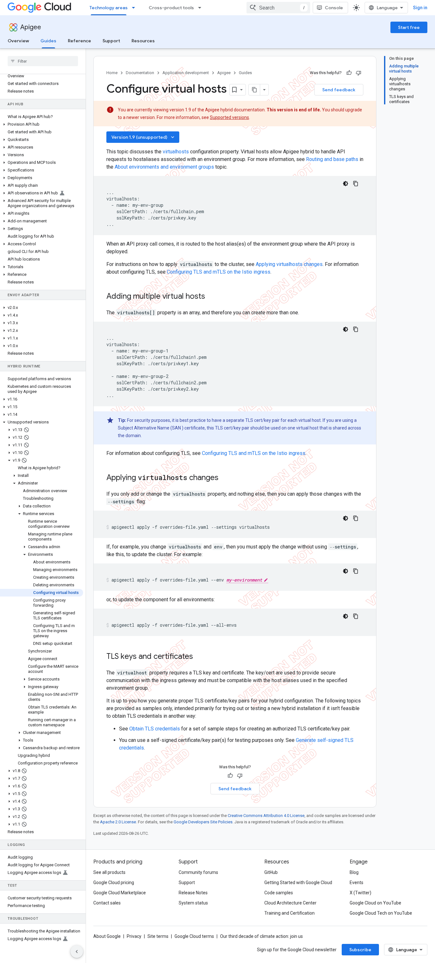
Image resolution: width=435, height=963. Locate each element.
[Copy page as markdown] (254, 89)
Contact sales (107, 902)
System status (193, 902)
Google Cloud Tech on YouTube (381, 913)
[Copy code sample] (356, 183)
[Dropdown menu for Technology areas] (135, 7)
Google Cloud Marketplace (119, 892)
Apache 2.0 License (118, 822)
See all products (109, 872)
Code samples (278, 892)
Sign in (420, 7)
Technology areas (108, 7)
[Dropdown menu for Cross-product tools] (201, 7)
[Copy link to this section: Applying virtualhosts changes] (226, 478)
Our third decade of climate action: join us (261, 936)
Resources (143, 41)
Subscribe (360, 950)
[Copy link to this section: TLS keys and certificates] (199, 657)
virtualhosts (176, 152)
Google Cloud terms (194, 936)
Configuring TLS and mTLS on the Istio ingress (218, 272)
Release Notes (193, 892)
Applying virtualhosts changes (289, 264)
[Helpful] (349, 73)
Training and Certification (289, 913)
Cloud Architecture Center (290, 902)
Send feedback (338, 90)
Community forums (198, 872)
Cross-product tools (171, 7)
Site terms (157, 936)
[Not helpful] (358, 73)
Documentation (140, 72)
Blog (354, 872)
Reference (79, 41)
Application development (185, 72)
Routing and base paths (332, 159)
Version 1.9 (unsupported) (143, 137)
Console (334, 7)
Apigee (30, 27)
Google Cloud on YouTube (375, 902)
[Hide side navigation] (76, 951)
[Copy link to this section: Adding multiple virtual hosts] (213, 297)
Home (112, 72)
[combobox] (278, 7)
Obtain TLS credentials (154, 729)
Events (356, 882)
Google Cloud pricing (113, 882)
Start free (409, 27)
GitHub (271, 872)
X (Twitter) (360, 892)
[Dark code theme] (345, 183)
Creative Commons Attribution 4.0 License (266, 815)
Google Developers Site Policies (203, 822)
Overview (18, 41)
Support (111, 41)
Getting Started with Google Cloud (298, 882)
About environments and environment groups (164, 167)
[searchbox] (43, 61)
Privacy (134, 936)
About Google (107, 936)
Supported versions (229, 117)
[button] (41, 124)
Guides (48, 41)
